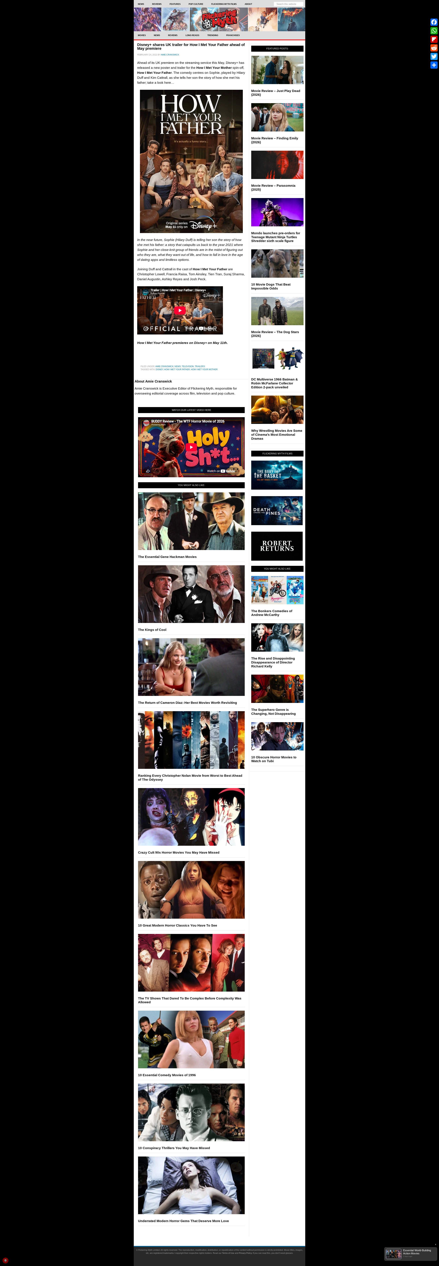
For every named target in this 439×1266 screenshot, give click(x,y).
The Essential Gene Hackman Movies (167, 557)
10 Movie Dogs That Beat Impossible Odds (270, 286)
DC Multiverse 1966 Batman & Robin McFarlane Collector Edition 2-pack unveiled (274, 383)
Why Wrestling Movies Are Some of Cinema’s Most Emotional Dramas (276, 434)
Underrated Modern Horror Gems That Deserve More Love (183, 1221)
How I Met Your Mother (204, 369)
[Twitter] (434, 56)
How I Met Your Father (177, 369)
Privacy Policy (245, 1253)
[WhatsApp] (434, 30)
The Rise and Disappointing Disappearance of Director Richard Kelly (273, 662)
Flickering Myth (219, 19)
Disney (159, 369)
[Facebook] (434, 22)
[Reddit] (434, 48)
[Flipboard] (434, 39)
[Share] (434, 65)
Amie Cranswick (164, 366)
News (178, 366)
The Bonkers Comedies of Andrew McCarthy (271, 613)
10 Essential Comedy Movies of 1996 (167, 1075)
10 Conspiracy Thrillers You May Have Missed (174, 1148)
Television (188, 366)
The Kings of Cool (152, 630)
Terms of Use (228, 1253)
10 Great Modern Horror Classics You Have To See (177, 925)
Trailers (200, 366)
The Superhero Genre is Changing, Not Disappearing (273, 711)
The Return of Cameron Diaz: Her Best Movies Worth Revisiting (187, 702)
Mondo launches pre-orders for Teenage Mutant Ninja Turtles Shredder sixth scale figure (275, 237)
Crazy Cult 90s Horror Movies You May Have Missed (179, 852)
